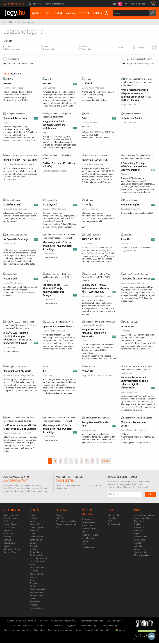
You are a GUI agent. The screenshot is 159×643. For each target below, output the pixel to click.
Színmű (33, 543)
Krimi (32, 580)
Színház (35, 510)
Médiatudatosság (88, 625)
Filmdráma (139, 521)
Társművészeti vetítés (144, 515)
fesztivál (84, 13)
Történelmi (86, 519)
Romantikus (139, 540)
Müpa (5, 122)
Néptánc (33, 586)
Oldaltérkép (39, 630)
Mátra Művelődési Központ (55, 171)
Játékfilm (138, 546)
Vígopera (34, 605)
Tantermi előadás (37, 589)
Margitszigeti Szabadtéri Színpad (96, 296)
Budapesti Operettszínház (15, 209)
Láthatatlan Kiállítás (130, 122)
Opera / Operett (10, 524)
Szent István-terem (129, 392)
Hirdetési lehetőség (108, 625)
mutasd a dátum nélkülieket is (21, 63)
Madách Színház (89, 122)
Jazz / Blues (9, 527)
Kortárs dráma (36, 552)
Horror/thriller (140, 530)
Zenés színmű (36, 540)
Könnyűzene (9, 540)
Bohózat (33, 583)
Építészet (86, 541)
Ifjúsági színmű (36, 574)
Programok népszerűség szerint (141, 63)
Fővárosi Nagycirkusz (13, 88)
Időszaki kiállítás (89, 528)
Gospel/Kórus (9, 543)
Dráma (32, 533)
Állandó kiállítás (89, 522)
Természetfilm (140, 552)
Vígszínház (126, 243)
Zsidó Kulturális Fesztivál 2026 (17, 433)
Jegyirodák (72, 625)
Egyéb (32, 515)
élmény (70, 13)
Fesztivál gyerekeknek (66, 524)
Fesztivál (62, 510)
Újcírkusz (34, 571)
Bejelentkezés (138, 3)
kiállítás (97, 13)
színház (36, 13)
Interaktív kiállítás (90, 535)
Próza (32, 564)
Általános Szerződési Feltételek (21, 621)
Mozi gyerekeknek (142, 555)
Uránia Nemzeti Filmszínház (133, 430)
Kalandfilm (139, 527)
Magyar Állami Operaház (93, 88)
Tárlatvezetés (88, 525)
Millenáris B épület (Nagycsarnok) (18, 375)
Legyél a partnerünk (54, 3)
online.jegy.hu (65, 480)
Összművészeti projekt (66, 521)
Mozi (137, 510)
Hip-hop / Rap (9, 552)
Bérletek (37, 3)
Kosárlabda (113, 518)
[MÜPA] (97, 46)
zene (47, 13)
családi (58, 13)
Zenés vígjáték (36, 555)
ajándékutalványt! (15, 480)
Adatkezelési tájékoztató (92, 621)
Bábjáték (33, 546)
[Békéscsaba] (59, 49)
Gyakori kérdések (115, 621)
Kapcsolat (40, 625)
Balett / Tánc (35, 524)
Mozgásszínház (37, 568)
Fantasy (137, 549)
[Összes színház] (21, 49)
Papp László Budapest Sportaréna (18, 164)
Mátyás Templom (128, 104)
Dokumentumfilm (141, 518)
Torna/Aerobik (114, 524)
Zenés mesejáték (37, 561)
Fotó (84, 544)
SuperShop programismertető (17, 630)
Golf (110, 521)
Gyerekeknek (88, 538)
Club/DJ (7, 546)
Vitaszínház (35, 602)
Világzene (7, 530)
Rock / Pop (8, 533)
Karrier (78, 630)
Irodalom (33, 577)
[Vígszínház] (97, 49)
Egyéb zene (8, 521)
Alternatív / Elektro (11, 549)
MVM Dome (87, 243)
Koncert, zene (12, 510)
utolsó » (106, 461)
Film (58, 527)
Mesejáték (34, 530)
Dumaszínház (49, 253)
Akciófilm (138, 543)
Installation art (88, 547)
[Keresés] (152, 13)
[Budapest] (59, 46)
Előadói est (35, 549)
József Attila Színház (130, 209)
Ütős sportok (113, 515)
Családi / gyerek (10, 518)
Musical (33, 521)
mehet (150, 494)
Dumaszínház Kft (50, 436)
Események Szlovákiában (60, 630)
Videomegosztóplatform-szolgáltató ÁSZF (58, 621)
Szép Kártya (57, 625)
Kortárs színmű (36, 537)
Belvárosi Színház (90, 209)
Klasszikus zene (10, 515)
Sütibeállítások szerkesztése (98, 630)
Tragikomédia (36, 608)
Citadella (125, 174)
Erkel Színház (49, 88)
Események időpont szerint (139, 59)
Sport (112, 510)
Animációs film (141, 537)
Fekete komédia (37, 592)
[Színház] (21, 46)
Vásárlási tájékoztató (22, 625)
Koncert (59, 515)
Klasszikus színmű (38, 558)
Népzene (7, 537)
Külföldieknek (14, 59)
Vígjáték (33, 518)
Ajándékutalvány (16, 3)
